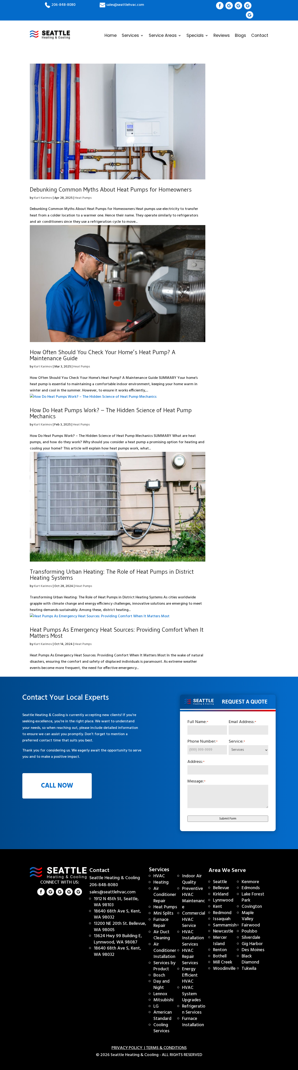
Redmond (222, 912)
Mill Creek (222, 962)
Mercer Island (220, 940)
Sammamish (225, 925)
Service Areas (163, 35)
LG (156, 1006)
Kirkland (220, 894)
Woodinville (224, 968)
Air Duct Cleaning (161, 935)
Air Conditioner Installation (164, 950)
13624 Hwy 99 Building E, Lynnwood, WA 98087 (118, 939)
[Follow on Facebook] (220, 5)
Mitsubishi (163, 1000)
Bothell (220, 956)
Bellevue (221, 888)
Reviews (221, 35)
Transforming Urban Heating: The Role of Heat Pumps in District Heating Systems (112, 574)
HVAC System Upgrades (191, 994)
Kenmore (250, 881)
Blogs (240, 35)
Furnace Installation (193, 1022)
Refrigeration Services (193, 1009)
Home (111, 35)
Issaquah (221, 919)
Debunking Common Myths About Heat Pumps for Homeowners (111, 189)
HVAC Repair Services (190, 957)
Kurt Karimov (43, 198)
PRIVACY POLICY (128, 1048)
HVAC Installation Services (193, 938)
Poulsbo (249, 931)
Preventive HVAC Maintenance (193, 898)
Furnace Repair (161, 922)
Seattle (220, 881)
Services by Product (164, 966)
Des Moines (253, 950)
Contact (259, 35)
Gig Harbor (252, 943)
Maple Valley (248, 916)
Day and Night (161, 984)
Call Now (57, 786)
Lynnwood (223, 900)
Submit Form (227, 818)
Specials (195, 35)
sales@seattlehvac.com (124, 5)
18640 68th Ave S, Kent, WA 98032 (117, 914)
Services (130, 35)
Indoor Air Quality (192, 879)
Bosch (159, 975)
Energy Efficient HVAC (190, 975)
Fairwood (251, 925)
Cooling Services (161, 1028)
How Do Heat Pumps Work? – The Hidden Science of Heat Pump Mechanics (111, 413)
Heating (161, 882)
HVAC (159, 876)
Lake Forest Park (253, 897)
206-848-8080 (63, 5)
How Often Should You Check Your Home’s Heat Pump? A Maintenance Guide (102, 355)
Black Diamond (250, 959)
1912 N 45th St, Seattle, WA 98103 (116, 902)
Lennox (160, 994)
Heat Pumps (83, 198)
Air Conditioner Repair (164, 895)
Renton (220, 950)
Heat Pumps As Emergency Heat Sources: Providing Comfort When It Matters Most (116, 632)
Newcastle (223, 931)
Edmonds (251, 888)
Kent (217, 906)
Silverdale (251, 937)
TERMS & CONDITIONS (166, 1048)
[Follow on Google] (229, 5)
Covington (252, 906)
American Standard (162, 1015)
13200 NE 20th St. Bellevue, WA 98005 (120, 926)
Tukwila (249, 968)
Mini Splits (163, 913)
